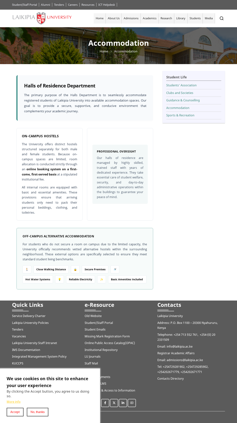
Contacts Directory (170, 378)
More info (14, 402)
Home (100, 18)
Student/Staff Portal (24, 4)
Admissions (131, 18)
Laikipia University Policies (30, 323)
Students (195, 18)
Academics (149, 18)
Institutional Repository (101, 350)
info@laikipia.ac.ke (180, 346)
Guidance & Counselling (183, 100)
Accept (15, 412)
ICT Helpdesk (106, 4)
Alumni (45, 4)
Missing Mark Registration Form (107, 336)
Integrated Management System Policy (39, 356)
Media (209, 18)
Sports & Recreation (180, 115)
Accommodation (177, 108)
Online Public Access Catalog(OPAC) (110, 343)
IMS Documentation (26, 350)
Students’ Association (181, 85)
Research (166, 18)
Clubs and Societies (179, 93)
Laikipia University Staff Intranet (34, 343)
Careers (73, 4)
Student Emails (95, 329)
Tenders (59, 4)
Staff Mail (91, 363)
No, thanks (38, 412)
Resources (87, 4)
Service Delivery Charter (29, 316)
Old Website (93, 316)
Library (180, 18)
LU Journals (93, 356)
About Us (114, 18)
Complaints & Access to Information (110, 390)
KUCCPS (17, 363)
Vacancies (19, 336)
